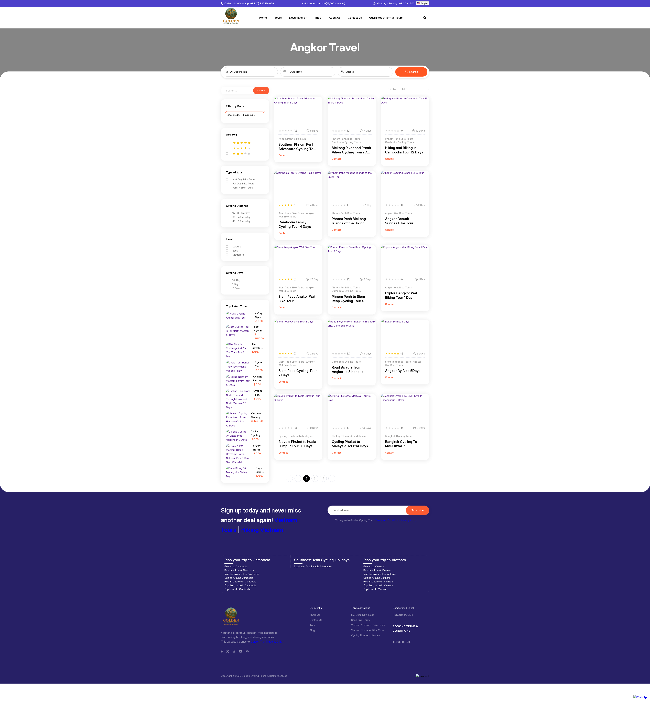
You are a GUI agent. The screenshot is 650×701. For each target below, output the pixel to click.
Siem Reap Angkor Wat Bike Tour (296, 299)
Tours (278, 17)
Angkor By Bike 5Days (402, 371)
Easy (235, 250)
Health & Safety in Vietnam (308, 581)
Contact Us (355, 17)
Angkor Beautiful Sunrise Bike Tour (399, 221)
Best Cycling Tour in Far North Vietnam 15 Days (259, 328)
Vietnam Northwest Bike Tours (368, 625)
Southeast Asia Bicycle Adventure (243, 566)
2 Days (236, 288)
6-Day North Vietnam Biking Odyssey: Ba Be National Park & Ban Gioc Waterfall (258, 448)
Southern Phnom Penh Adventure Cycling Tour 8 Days (297, 146)
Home (263, 17)
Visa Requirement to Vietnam (310, 574)
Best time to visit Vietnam (308, 570)
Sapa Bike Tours (360, 620)
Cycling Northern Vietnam (365, 635)
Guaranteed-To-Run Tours (386, 17)
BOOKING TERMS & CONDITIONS (405, 628)
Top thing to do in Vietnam (308, 585)
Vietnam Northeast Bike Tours (367, 630)
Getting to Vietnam (304, 566)
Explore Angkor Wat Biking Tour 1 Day (401, 295)
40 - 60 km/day (241, 221)
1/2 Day (236, 280)
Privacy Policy (409, 520)
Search (413, 72)
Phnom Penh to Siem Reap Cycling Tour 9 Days (348, 299)
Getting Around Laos (374, 577)
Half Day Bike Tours (243, 179)
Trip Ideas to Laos (373, 589)
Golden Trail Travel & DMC (267, 641)
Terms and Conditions (387, 520)
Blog (318, 17)
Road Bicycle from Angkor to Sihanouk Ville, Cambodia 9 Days (350, 369)
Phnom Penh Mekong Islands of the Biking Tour (349, 221)
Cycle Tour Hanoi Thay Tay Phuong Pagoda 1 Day (259, 364)
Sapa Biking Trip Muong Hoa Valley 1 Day (260, 470)
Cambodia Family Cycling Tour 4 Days (294, 224)
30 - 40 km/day (241, 217)
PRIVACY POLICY (403, 614)
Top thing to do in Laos (376, 585)
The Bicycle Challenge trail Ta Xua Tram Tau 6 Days (258, 346)
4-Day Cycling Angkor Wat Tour (259, 315)
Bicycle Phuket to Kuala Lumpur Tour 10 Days (297, 444)
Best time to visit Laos (375, 570)
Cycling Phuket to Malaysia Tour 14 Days (350, 444)
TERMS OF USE (402, 642)
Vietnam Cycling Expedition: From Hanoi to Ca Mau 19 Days (257, 415)
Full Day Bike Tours (243, 183)
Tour (312, 625)
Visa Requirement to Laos (377, 574)
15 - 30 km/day (241, 213)
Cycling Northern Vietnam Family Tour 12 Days (258, 378)
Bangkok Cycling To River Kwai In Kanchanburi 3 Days (401, 444)
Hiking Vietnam (262, 529)
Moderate (238, 254)
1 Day (235, 284)
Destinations (297, 17)
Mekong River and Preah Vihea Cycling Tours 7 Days (351, 150)
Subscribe (417, 510)
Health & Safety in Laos (376, 581)
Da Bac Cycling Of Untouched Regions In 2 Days (257, 433)
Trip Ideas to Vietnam (306, 589)
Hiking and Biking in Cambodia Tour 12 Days (404, 150)
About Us (334, 17)
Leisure (236, 246)
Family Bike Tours (242, 187)
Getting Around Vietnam (307, 577)
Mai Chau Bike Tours (362, 614)
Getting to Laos (371, 566)
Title (404, 89)
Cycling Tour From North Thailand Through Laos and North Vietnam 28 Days (258, 393)
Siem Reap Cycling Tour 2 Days (297, 373)
